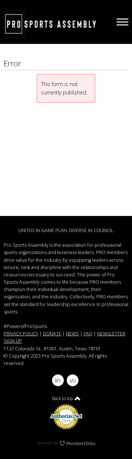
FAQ (88, 334)
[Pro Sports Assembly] (53, 23)
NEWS (72, 334)
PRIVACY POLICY (21, 334)
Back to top (63, 398)
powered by (48, 442)
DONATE (52, 334)
